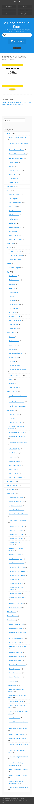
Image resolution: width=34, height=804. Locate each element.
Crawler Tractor (14, 357)
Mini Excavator (13, 162)
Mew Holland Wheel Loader (18, 520)
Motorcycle (10, 489)
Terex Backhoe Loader (16, 628)
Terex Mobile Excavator (16, 657)
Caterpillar (10, 243)
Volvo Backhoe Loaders (16, 701)
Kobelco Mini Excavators (16, 402)
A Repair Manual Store (17, 24)
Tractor (11, 384)
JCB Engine (12, 300)
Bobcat (9, 133)
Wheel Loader (13, 182)
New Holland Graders (16, 583)
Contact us (9, 14)
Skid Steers (12, 223)
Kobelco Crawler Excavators (18, 396)
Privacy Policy (24, 14)
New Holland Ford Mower (17, 575)
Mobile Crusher (14, 453)
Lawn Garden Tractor (15, 375)
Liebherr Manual (12, 485)
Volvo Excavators (14, 718)
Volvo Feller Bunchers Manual (18, 722)
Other (11, 166)
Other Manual (11, 612)
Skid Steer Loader (14, 170)
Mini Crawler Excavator (16, 534)
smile (4, 59)
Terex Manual (11, 620)
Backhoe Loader (14, 280)
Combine (12, 349)
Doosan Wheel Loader (16, 255)
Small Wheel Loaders (15, 227)
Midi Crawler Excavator (16, 526)
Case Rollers (13, 207)
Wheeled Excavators (15, 239)
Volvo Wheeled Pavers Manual (18, 787)
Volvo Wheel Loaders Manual (18, 775)
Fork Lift (11, 296)
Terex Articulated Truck (16, 624)
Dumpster (12, 284)
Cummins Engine (14, 268)
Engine (9, 264)
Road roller (12, 312)
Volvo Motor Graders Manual (18, 728)
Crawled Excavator (15, 251)
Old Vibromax (13, 308)
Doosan (9, 247)
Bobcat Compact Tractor (16, 150)
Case (8, 190)
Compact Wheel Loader (16, 502)
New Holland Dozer (15, 555)
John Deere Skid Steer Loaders (18, 369)
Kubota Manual (12, 481)
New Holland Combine (16, 538)
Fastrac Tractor (14, 292)
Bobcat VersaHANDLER (16, 158)
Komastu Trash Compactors (18, 443)
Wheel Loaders (14, 235)
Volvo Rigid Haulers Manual (18, 738)
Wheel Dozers (13, 469)
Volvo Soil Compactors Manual (18, 757)
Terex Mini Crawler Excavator (18, 646)
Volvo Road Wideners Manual (18, 744)
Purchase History (24, 10)
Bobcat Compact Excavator (17, 137)
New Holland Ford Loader (17, 571)
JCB (8, 272)
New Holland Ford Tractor (17, 579)
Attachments (13, 276)
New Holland (11, 493)
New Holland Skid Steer (16, 604)
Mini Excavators (14, 215)
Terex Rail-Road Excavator (17, 665)
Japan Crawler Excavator (16, 510)
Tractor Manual (12, 681)
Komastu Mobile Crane (16, 432)
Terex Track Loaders (15, 673)
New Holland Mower (15, 593)
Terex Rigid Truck (14, 669)
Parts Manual (13, 457)
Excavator (12, 288)
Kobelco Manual (12, 392)
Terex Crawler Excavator (16, 638)
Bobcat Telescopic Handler (17, 154)
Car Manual (11, 186)
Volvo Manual (11, 685)
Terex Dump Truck (15, 642)
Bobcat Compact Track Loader (18, 144)
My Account (9, 6)
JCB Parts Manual (14, 304)
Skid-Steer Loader (14, 461)
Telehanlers (13, 231)
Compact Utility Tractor (16, 353)
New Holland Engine (15, 559)
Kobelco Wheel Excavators (17, 406)
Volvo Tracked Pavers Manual (18, 769)
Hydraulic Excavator (15, 422)
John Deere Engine (15, 365)
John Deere (10, 333)
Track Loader (13, 174)
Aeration (12, 337)
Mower (11, 379)
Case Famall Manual (15, 203)
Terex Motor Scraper (15, 661)
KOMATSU (10, 410)
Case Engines (13, 199)
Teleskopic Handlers (15, 608)
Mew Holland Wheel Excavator (18, 514)
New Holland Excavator (16, 563)
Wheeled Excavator (15, 259)
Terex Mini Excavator (15, 653)
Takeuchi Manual (12, 616)
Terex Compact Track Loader (18, 632)
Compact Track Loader (16, 498)
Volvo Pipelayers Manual (17, 734)
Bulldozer (12, 418)
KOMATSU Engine (14, 449)
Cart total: (18, 41)
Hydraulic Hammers (15, 506)
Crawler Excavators (15, 211)
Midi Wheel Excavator (16, 530)
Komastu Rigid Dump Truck (17, 436)
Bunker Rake (13, 345)
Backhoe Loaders (14, 194)
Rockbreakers (13, 219)
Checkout (9, 10)
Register (25, 6)
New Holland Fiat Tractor (17, 567)
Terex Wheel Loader (15, 677)
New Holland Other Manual (18, 597)
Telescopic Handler (15, 320)
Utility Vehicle (13, 178)
